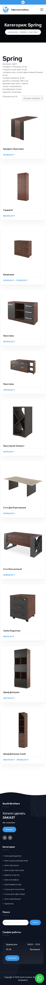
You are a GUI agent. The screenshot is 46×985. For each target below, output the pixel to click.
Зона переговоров (13, 899)
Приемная (9, 904)
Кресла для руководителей (16, 861)
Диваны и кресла (12, 875)
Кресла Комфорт (12, 880)
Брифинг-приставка (29, 32)
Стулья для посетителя (14, 889)
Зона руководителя (13, 856)
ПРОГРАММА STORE (13, 884)
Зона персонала (12, 865)
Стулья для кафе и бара (15, 894)
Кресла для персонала (14, 870)
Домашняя (13, 32)
